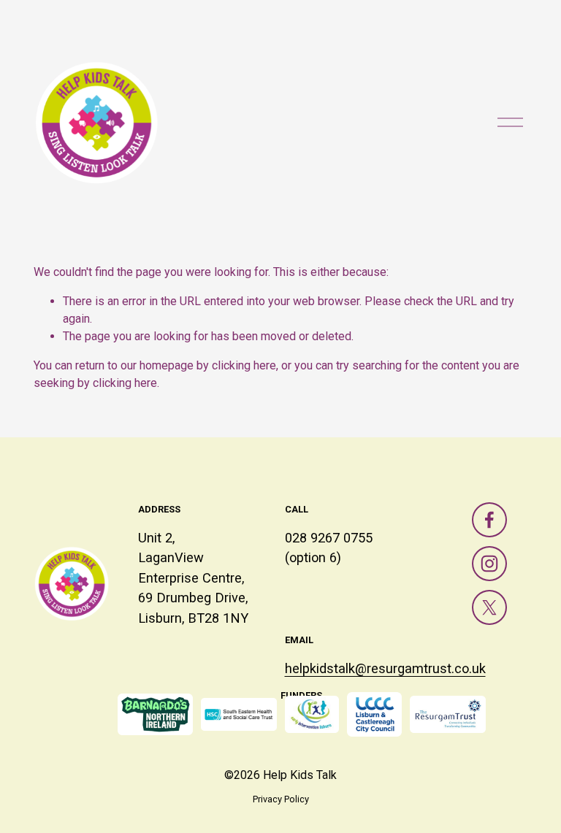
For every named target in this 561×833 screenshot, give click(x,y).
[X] (489, 607)
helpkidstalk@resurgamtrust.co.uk (385, 668)
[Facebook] (489, 519)
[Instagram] (489, 563)
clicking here (244, 365)
